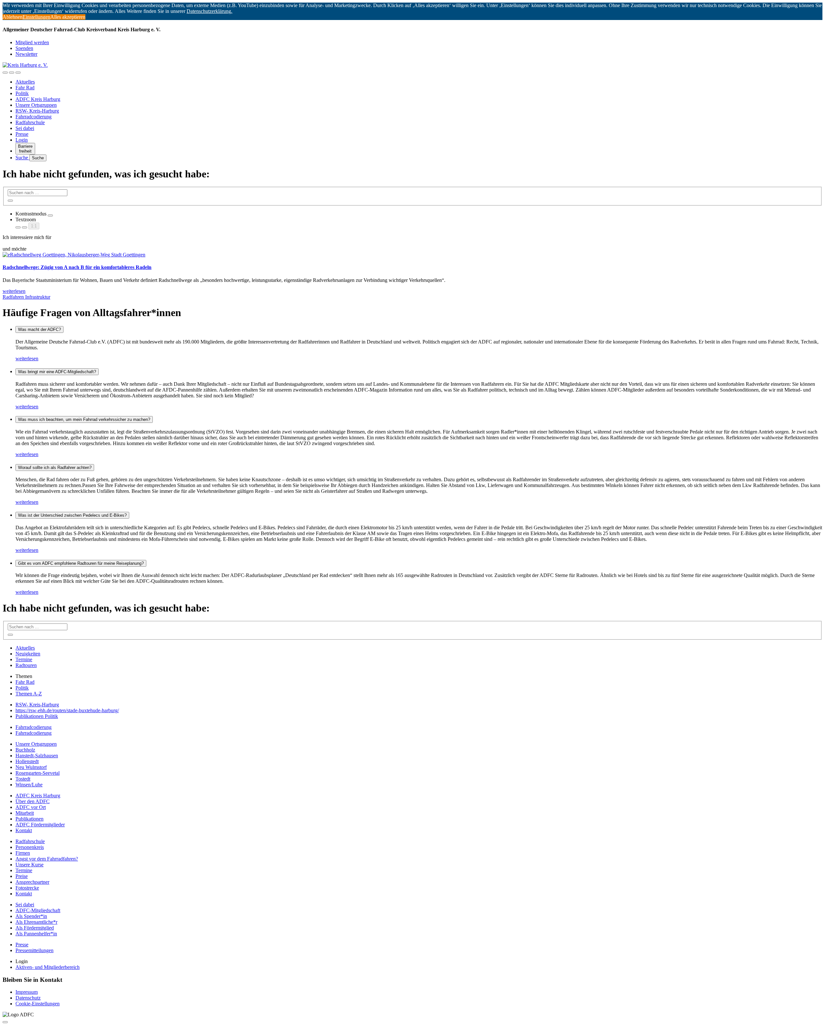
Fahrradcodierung (33, 116)
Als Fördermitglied (34, 928)
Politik (22, 93)
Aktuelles (25, 82)
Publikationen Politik (36, 716)
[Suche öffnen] (11, 73)
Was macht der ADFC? (39, 329)
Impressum (26, 992)
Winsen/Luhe (29, 784)
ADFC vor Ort (30, 807)
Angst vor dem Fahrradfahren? (46, 859)
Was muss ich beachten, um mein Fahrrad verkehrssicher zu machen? (84, 419)
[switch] (50, 215)
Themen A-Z (28, 693)
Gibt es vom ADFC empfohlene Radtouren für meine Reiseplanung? (81, 563)
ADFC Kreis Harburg (37, 99)
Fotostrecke (27, 888)
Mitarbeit (24, 813)
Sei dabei (24, 128)
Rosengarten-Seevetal (37, 773)
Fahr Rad (24, 87)
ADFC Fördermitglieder (40, 824)
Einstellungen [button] (36, 17)
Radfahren (14, 297)
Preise (21, 876)
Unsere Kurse (29, 864)
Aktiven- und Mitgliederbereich (47, 967)
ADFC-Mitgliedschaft (37, 910)
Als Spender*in (31, 916)
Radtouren (26, 665)
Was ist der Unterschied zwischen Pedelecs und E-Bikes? (72, 515)
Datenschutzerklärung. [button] (209, 11)
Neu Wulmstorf (31, 767)
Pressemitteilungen (34, 950)
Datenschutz (28, 998)
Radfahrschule (30, 122)
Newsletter (26, 54)
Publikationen (29, 819)
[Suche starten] (10, 201)
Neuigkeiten (27, 653)
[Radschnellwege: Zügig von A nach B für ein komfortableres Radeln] (74, 254)
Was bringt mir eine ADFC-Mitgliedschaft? (57, 371)
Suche (22, 157)
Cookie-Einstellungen (37, 1003)
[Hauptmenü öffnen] (18, 73)
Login (21, 140)
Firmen (22, 853)
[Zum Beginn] (5, 1022)
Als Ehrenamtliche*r (36, 922)
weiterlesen (26, 358)
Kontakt (23, 830)
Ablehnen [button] (13, 17)
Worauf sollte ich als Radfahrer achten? (55, 467)
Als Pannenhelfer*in (36, 933)
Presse (21, 134)
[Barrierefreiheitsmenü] (5, 73)
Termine (23, 659)
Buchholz (25, 749)
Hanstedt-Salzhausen (36, 755)
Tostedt (22, 779)
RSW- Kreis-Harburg (37, 111)
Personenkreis (29, 847)
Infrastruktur (37, 297)
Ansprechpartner (32, 882)
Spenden (24, 48)
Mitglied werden (32, 42)
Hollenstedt (27, 761)
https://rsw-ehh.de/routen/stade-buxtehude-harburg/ (67, 710)
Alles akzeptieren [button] (67, 17)
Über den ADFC (32, 801)
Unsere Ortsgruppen (36, 105)
